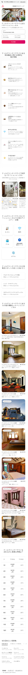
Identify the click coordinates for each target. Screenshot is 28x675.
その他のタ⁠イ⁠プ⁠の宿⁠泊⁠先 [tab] (15, 643)
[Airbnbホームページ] (3, 6)
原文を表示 (22, 2)
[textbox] (7, 37)
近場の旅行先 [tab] (5, 643)
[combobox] (13, 32)
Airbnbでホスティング (18, 6)
